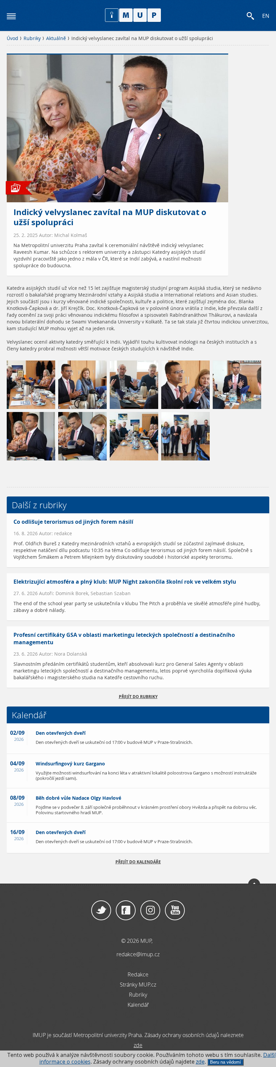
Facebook (126, 910)
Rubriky (32, 38)
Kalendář (138, 1004)
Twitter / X (101, 910)
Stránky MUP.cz (138, 984)
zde (200, 1062)
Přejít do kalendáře (138, 862)
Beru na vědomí (225, 1062)
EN (265, 16)
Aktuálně (56, 38)
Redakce (138, 974)
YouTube (175, 910)
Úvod (12, 38)
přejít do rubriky (138, 696)
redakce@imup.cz (138, 954)
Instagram (150, 910)
